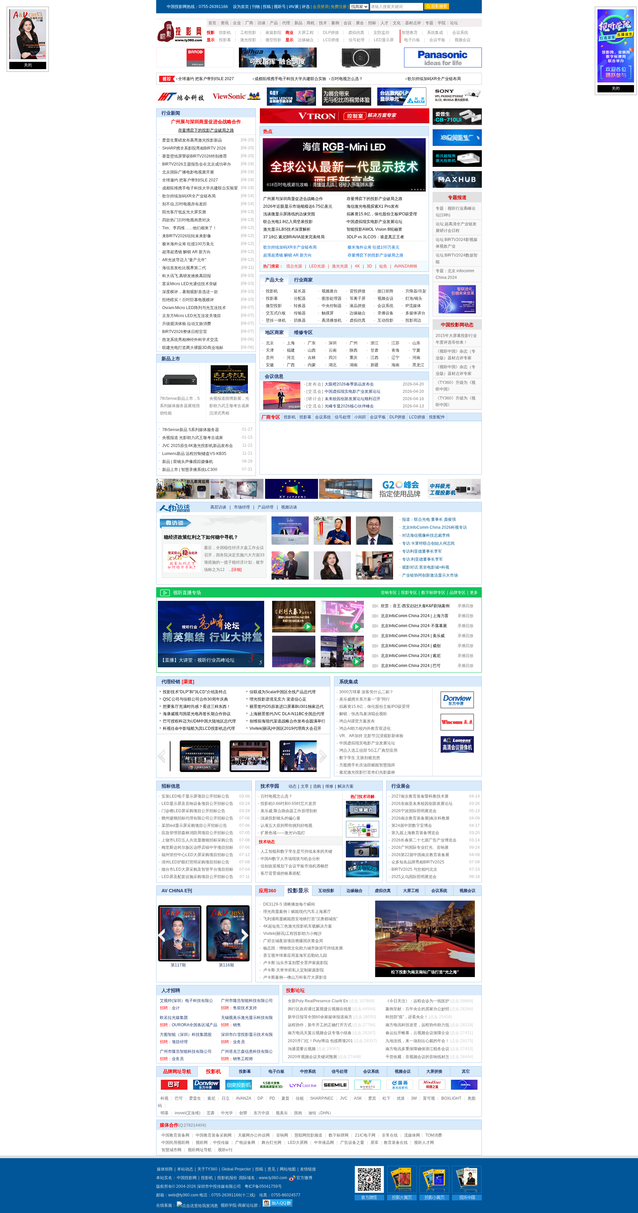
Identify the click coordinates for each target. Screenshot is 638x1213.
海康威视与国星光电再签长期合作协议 (197, 714)
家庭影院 (273, 32)
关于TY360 (207, 1169)
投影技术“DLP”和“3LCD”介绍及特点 (195, 692)
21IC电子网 (365, 1135)
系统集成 (435, 32)
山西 (312, 350)
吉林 (312, 357)
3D (369, 266)
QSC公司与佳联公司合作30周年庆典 (195, 699)
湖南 (354, 365)
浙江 (374, 343)
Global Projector (236, 1169)
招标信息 (170, 786)
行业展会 (400, 786)
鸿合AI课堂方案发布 (357, 721)
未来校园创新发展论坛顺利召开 (352, 398)
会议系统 (460, 32)
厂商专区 (271, 417)
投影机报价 (227, 1177)
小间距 (360, 417)
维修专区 (303, 332)
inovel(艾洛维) (187, 1113)
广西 (291, 365)
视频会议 (463, 40)
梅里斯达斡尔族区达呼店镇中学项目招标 (197, 847)
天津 (270, 350)
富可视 (429, 1098)
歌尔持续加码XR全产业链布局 (189, 196)
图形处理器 (332, 298)
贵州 (270, 357)
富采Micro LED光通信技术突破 (189, 283)
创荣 (243, 1113)
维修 (329, 786)
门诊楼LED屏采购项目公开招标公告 (193, 811)
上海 (291, 343)
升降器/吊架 (415, 291)
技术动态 (267, 841)
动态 (292, 786)
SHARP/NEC (322, 1098)
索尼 (211, 1098)
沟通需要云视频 (302, 1049)
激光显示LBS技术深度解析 (287, 229)
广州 (354, 343)
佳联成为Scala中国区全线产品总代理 (283, 692)
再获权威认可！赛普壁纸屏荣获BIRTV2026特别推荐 (317, 184)
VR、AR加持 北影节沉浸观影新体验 (371, 735)
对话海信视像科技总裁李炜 (426, 535)
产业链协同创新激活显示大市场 (430, 575)
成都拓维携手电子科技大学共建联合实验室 (200, 188)
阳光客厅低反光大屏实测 (184, 212)
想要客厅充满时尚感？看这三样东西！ (197, 706)
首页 (212, 23)
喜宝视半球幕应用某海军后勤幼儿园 (295, 955)
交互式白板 (276, 313)
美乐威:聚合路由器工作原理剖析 (289, 811)
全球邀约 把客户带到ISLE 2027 (190, 180)
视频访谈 (289, 507)
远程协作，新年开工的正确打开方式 (320, 1025)
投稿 (267, 6)
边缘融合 (306, 40)
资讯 (225, 23)
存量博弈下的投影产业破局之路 (206, 130)
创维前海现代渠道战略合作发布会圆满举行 (287, 721)
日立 (226, 1098)
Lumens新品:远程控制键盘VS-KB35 (194, 453)
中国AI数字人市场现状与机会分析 (290, 858)
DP (260, 1098)
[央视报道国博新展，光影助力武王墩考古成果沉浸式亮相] (229, 393)
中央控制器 (332, 305)
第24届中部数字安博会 (411, 825)
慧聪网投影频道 (308, 1135)
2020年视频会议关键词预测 (312, 1056)
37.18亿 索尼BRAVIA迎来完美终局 (294, 237)
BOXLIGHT (451, 1098)
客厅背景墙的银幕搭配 (280, 873)
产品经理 (265, 507)
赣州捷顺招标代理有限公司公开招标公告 (197, 818)
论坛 (454, 23)
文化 (397, 23)
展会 (360, 23)
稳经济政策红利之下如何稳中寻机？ (201, 537)
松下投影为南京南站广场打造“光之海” (425, 972)
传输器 (300, 313)
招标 (372, 23)
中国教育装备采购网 (214, 1135)
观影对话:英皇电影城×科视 (425, 567)
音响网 (282, 1135)
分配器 (300, 298)
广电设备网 (245, 1142)
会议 (348, 23)
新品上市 (170, 358)
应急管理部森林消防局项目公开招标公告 (197, 832)
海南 (395, 365)
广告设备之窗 (352, 1142)
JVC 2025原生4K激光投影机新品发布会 (197, 445)
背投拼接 (358, 291)
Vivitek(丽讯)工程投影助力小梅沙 (292, 933)
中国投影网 (187, 1177)
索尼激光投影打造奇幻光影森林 (367, 772)
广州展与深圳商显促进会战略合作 (206, 121)
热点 (267, 131)
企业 (237, 23)
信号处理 (357, 40)
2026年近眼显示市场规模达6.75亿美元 (297, 206)
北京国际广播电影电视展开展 (433, 78)
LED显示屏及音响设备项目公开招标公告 (197, 803)
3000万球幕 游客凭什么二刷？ (366, 692)
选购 (317, 786)
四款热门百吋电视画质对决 (186, 220)
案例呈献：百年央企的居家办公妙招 (417, 1009)
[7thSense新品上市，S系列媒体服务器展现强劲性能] (180, 393)
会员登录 (321, 6)
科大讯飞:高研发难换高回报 (186, 276)
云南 (333, 350)
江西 (374, 357)
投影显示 (298, 890)
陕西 (354, 350)
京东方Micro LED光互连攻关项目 (191, 315)
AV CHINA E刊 (176, 890)
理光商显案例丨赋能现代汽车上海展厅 (297, 911)
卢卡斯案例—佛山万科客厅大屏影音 (295, 977)
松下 (386, 1098)
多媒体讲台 (415, 313)
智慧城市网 (171, 1150)
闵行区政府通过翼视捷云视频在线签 (320, 1009)
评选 (306, 6)
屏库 (374, 1142)
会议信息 (274, 376)
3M (414, 1098)
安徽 (270, 365)
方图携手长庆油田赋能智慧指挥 (367, 765)
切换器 (300, 320)
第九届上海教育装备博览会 (415, 832)
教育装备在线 (396, 1142)
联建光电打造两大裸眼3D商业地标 (192, 347)
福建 (291, 350)
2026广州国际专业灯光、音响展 (420, 847)
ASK (358, 1098)
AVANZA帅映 (405, 266)
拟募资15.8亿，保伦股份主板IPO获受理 (382, 214)
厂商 (249, 23)
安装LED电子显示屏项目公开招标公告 (195, 796)
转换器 (300, 305)
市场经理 (242, 507)
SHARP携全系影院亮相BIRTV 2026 (194, 148)
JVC (344, 1098)
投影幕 (225, 40)
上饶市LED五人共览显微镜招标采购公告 (197, 840)
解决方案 (346, 786)
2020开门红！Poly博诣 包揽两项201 (320, 1041)
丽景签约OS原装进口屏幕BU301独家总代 (287, 706)
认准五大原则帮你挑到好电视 (286, 825)
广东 (312, 343)
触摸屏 (328, 313)
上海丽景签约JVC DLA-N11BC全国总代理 (287, 714)
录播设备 (385, 313)
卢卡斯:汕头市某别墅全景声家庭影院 (295, 962)
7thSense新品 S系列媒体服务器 (190, 429)
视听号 (280, 6)
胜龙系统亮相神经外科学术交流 (190, 339)
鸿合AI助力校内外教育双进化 (365, 728)
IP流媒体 (413, 305)
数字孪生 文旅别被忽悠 (359, 757)
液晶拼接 (358, 305)
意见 (271, 1169)
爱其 (372, 1098)
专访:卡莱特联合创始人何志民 (428, 543)
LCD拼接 (331, 40)
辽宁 (395, 357)
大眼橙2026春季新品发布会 (349, 384)
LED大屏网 (298, 1142)
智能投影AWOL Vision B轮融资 (374, 229)
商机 (311, 23)
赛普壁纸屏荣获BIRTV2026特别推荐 (287, 78)
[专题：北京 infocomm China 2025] (457, 312)
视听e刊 (225, 1150)
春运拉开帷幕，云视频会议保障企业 (417, 1033)
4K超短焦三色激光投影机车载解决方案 (297, 926)
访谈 (262, 23)
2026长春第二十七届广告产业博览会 (424, 840)
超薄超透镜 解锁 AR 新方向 (186, 252)
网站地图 (288, 1169)
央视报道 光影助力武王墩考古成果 (192, 437)
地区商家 (274, 332)
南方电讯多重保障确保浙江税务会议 (417, 1049)
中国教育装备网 (175, 1135)
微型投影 (273, 40)
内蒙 (312, 365)
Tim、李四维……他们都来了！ (189, 228)
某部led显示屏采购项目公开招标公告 (194, 825)
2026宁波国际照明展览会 (414, 811)
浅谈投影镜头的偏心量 (280, 818)
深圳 (333, 343)
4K (357, 266)
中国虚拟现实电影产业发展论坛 (374, 221)
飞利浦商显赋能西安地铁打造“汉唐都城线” (300, 919)
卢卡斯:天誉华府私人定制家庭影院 (293, 970)
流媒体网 (412, 1135)
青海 (395, 350)
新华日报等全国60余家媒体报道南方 (320, 1017)
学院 (442, 23)
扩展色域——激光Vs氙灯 (283, 832)
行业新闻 (170, 113)
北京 (270, 343)
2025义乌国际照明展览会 (414, 876)
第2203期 (226, 965)
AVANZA (243, 1098)
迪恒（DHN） (320, 1113)
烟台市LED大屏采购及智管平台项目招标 (197, 869)
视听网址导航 (200, 1150)
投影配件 (437, 417)
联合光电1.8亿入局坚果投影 (288, 221)
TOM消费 (433, 1135)
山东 (416, 343)
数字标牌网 (339, 1135)
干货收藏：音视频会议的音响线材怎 (417, 1056)
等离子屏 (358, 298)
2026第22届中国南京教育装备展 (420, 854)
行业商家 (303, 279)
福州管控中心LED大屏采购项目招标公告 (197, 854)
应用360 (267, 890)
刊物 (256, 6)
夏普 (285, 1098)
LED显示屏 (384, 40)
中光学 (227, 1113)
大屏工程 (306, 32)
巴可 (179, 1098)
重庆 (354, 357)
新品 (298, 23)
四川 (333, 357)
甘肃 (374, 350)
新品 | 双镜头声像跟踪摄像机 (187, 461)
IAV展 (294, 6)
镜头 (418, 298)
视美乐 (282, 1113)
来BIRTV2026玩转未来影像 (186, 236)
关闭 (28, 65)
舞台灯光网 (271, 1142)
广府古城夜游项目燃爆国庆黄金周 (293, 940)
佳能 (300, 1098)
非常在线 (390, 1135)
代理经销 (170, 681)
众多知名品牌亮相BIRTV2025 (417, 862)
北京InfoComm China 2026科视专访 (434, 527)
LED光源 (317, 266)
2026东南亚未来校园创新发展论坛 (422, 803)
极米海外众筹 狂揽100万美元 (188, 244)
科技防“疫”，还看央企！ (406, 1017)
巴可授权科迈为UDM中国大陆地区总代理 (199, 721)
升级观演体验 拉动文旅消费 (186, 323)
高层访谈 (218, 507)
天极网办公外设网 (254, 1135)
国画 (298, 1113)
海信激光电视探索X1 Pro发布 (373, 206)
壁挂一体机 (276, 320)
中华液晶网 (324, 1142)
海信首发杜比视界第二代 (184, 268)
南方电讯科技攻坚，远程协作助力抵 (417, 1025)
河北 (291, 357)
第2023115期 (178, 965)
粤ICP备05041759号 (263, 1186)
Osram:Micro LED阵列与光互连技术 (194, 307)
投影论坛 (295, 990)
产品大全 (274, 279)
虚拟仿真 (356, 32)
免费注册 (339, 6)
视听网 (202, 1142)
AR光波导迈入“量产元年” (184, 260)
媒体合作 (169, 1125)
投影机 (225, 32)
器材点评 (413, 23)
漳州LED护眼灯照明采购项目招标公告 (195, 862)
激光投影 (248, 40)
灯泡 (409, 298)
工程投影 (248, 32)
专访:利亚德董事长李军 (422, 559)
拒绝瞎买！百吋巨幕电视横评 (188, 299)
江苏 (395, 343)
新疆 (374, 365)
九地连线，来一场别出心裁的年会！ (417, 1041)
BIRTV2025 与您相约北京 (414, 869)
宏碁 (211, 1113)
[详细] (237, 569)
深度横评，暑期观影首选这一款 (190, 291)
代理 (286, 23)
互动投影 (385, 320)
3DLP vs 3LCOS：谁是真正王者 (375, 237)
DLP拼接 (331, 32)
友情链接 (308, 1169)
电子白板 (412, 40)
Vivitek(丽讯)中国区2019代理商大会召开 (285, 728)
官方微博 (303, 1177)
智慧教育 (410, 32)
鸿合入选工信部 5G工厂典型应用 (368, 750)
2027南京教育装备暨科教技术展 (420, 796)
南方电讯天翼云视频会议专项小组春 (320, 1033)
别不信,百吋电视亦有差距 (184, 204)
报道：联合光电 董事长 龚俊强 (429, 519)
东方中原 (261, 1113)
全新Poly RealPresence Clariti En (318, 1001)
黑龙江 (418, 365)
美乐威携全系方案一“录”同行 (364, 699)
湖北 (333, 365)
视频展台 (330, 291)
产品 (274, 23)
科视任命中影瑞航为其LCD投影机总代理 (199, 728)
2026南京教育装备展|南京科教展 (420, 818)
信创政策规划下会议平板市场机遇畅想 (294, 866)
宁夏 (416, 350)
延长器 (300, 291)
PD (272, 1098)
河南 (416, 357)
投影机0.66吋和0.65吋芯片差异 (288, 803)
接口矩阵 (385, 291)
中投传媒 (221, 1142)
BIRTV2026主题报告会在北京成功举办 (365, 78)
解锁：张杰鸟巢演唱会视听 (363, 714)
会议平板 (437, 40)
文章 (305, 786)
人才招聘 (170, 990)
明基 (164, 1113)
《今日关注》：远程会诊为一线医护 (417, 1001)
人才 (384, 23)
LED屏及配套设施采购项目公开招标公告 (197, 876)
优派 (401, 1098)
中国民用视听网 (175, 1142)
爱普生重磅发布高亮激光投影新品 (208, 78)
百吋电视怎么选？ (276, 796)
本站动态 (185, 1169)
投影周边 (413, 320)
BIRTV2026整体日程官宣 (184, 331)
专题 (429, 23)
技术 (323, 23)
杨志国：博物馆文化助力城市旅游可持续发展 (303, 948)
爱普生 (195, 1098)
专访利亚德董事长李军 (422, 551)
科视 (164, 1098)
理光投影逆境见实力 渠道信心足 (278, 699)
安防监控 (381, 32)
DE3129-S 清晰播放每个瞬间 (289, 904)
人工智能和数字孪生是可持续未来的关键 (296, 851)
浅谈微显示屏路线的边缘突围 (289, 214)
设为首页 (241, 6)
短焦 (383, 266)
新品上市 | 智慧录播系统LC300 (189, 469)
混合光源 (294, 266)
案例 (335, 23)
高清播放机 (332, 320)
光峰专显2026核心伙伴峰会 (349, 406)
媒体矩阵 (165, 1169)
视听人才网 (424, 1142)
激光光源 (340, 266)
